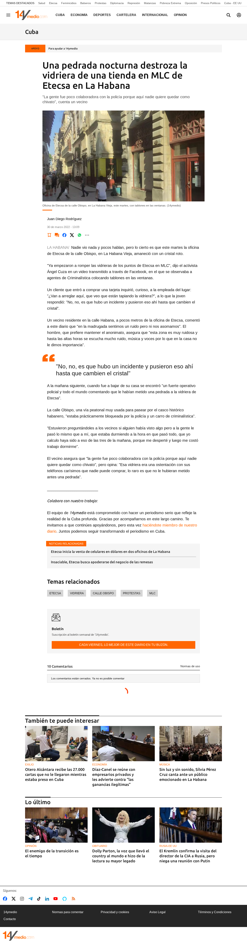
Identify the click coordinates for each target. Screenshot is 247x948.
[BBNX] (18, 936)
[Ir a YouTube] (56, 898)
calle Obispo (103, 593)
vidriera (77, 593)
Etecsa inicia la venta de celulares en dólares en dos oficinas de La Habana (110, 551)
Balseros (85, 3)
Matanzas (150, 3)
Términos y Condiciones (214, 912)
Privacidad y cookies (115, 912)
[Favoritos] (49, 235)
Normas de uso (190, 666)
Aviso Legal (157, 912)
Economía (79, 15)
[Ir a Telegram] (31, 898)
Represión (134, 3)
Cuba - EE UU (232, 3)
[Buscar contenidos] (228, 15)
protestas (131, 593)
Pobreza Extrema (170, 3)
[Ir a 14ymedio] (32, 15)
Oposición (191, 3)
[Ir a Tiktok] (39, 898)
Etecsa (53, 3)
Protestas (100, 3)
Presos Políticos (210, 3)
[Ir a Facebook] (6, 898)
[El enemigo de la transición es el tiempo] (56, 825)
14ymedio (10, 912)
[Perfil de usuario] (239, 15)
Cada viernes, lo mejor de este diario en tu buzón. (123, 644)
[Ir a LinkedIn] (48, 898)
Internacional (155, 15)
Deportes (102, 15)
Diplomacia (117, 3)
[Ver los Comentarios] (57, 235)
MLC (152, 593)
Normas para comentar (67, 912)
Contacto (9, 919)
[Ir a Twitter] (14, 898)
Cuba (60, 15)
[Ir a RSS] (74, 898)
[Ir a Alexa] (65, 898)
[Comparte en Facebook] (64, 235)
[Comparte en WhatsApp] (79, 235)
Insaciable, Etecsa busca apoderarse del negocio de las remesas (102, 562)
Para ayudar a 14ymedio (63, 48)
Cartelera (126, 15)
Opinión (180, 15)
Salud (41, 3)
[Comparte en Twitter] (72, 235)
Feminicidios (68, 3)
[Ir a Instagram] (22, 898)
